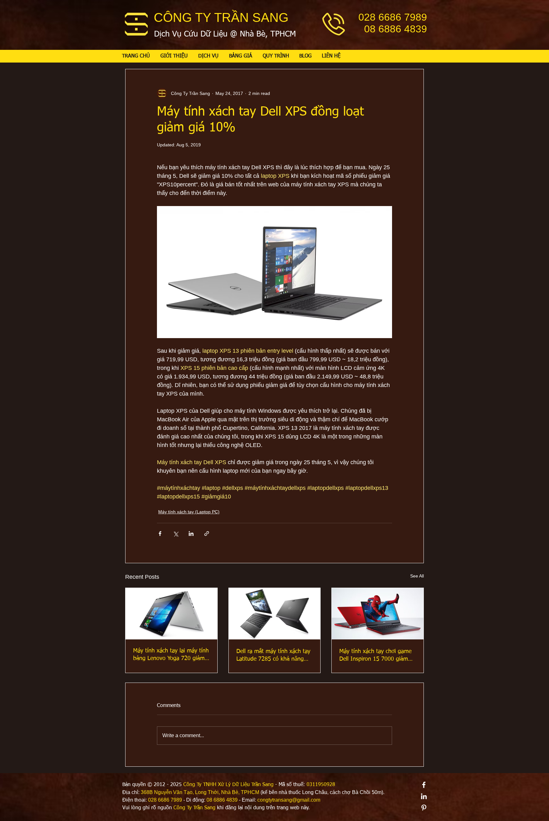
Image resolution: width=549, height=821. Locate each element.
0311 (312, 784)
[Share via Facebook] (160, 534)
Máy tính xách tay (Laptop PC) (189, 511)
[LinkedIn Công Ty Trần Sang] (424, 796)
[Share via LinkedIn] (191, 534)
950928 (326, 784)
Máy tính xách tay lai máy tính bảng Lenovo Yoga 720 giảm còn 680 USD (171, 655)
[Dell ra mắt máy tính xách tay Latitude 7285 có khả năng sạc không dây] (275, 613)
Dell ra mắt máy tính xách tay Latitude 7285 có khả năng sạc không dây (273, 656)
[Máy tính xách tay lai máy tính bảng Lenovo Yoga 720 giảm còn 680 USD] (171, 613)
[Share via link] (207, 534)
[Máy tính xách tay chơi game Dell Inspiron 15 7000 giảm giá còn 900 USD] (378, 613)
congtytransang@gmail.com (288, 800)
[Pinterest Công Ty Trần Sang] (424, 808)
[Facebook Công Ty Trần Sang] (424, 785)
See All (417, 575)
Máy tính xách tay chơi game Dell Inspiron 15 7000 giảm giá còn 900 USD (375, 656)
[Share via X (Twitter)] (176, 534)
